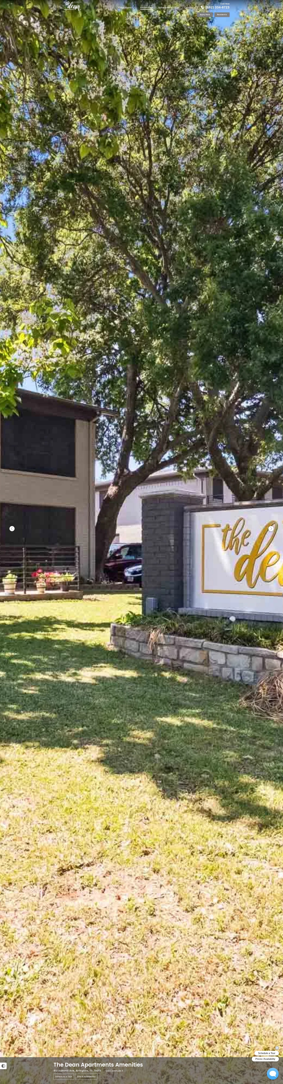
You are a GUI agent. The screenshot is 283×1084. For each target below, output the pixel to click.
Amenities (146, 7)
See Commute (113, 1071)
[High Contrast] (3, 1066)
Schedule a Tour (168, 7)
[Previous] (12, 529)
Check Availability (86, 1076)
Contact (189, 7)
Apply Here (205, 14)
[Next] (271, 529)
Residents (222, 14)
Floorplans (125, 7)
